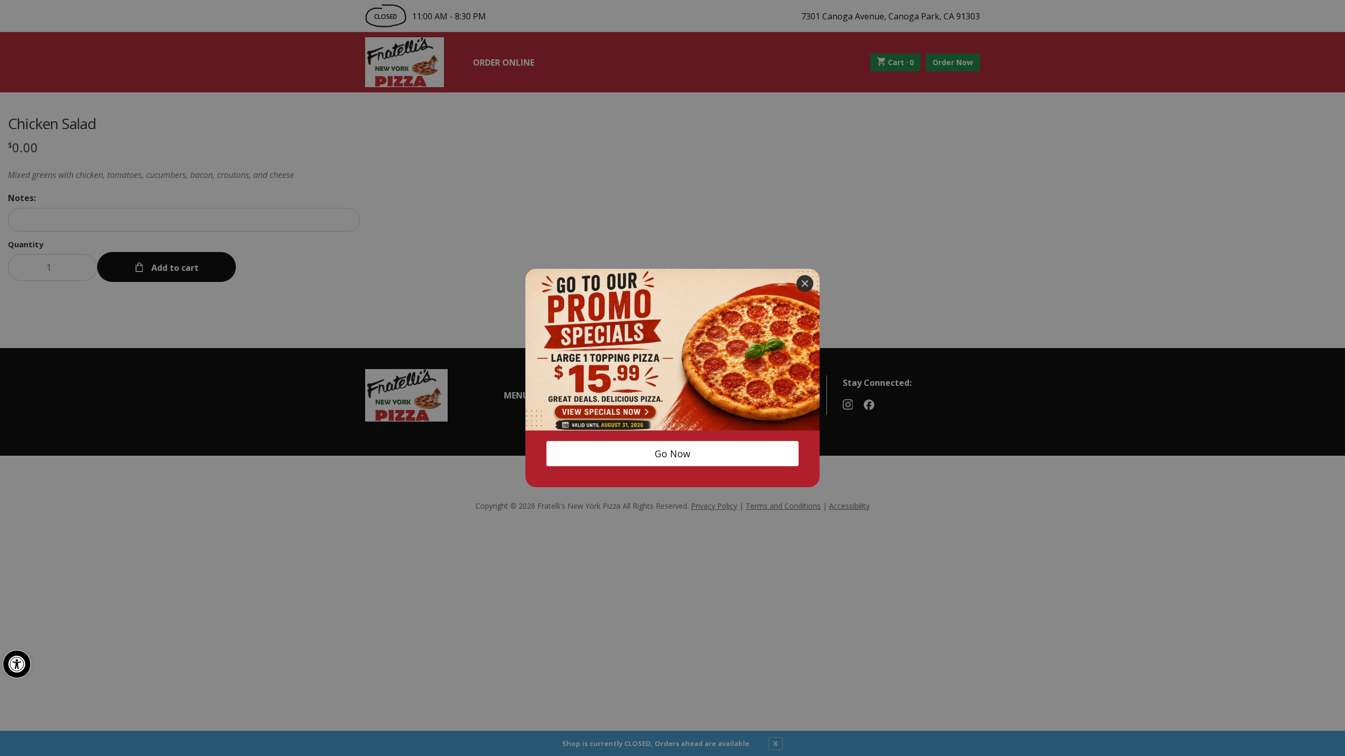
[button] (17, 664)
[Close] (804, 283)
